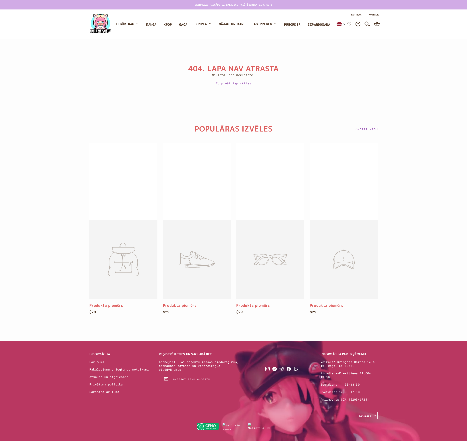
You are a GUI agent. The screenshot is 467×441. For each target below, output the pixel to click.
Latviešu (365, 415)
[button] (341, 24)
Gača (183, 24)
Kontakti (374, 14)
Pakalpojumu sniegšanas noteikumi (119, 369)
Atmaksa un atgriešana (108, 377)
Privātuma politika (106, 384)
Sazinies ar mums (104, 392)
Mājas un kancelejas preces (245, 24)
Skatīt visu (367, 129)
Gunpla (201, 24)
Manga (151, 24)
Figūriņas (125, 24)
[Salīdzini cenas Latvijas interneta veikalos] (233, 426)
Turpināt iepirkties (233, 83)
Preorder (292, 24)
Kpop (168, 24)
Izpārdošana (319, 24)
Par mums (356, 14)
